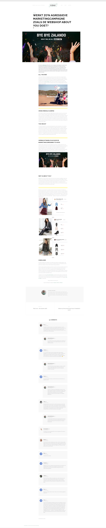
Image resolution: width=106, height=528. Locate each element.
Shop (62, 5)
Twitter (58, 282)
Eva (44, 324)
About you (44, 65)
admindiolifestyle (51, 338)
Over (65, 5)
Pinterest (61, 282)
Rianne (44, 439)
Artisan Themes (31, 525)
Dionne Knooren (37, 27)
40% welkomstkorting (50, 274)
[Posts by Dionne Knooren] (33, 27)
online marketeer (46, 81)
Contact (69, 5)
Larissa (44, 349)
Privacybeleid (25, 525)
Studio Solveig (37, 525)
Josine (44, 475)
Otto (62, 179)
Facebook (55, 282)
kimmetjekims (45, 428)
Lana (44, 401)
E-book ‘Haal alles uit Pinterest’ (39, 5)
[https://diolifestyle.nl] (48, 297)
